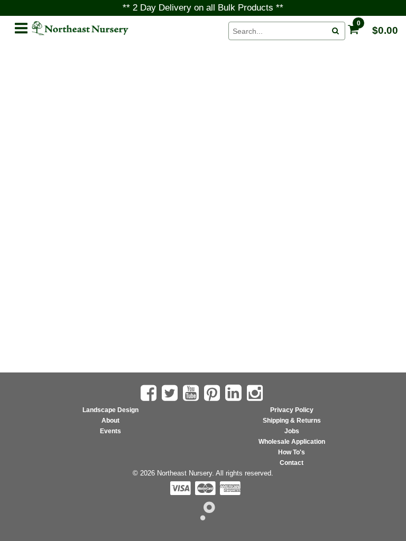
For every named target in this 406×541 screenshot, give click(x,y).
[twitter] (171, 393)
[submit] (336, 31)
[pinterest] (213, 393)
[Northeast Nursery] (124, 28)
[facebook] (150, 393)
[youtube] (192, 393)
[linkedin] (234, 392)
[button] (20, 26)
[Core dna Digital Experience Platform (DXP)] (203, 517)
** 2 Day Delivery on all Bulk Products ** (203, 8)
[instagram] (256, 393)
